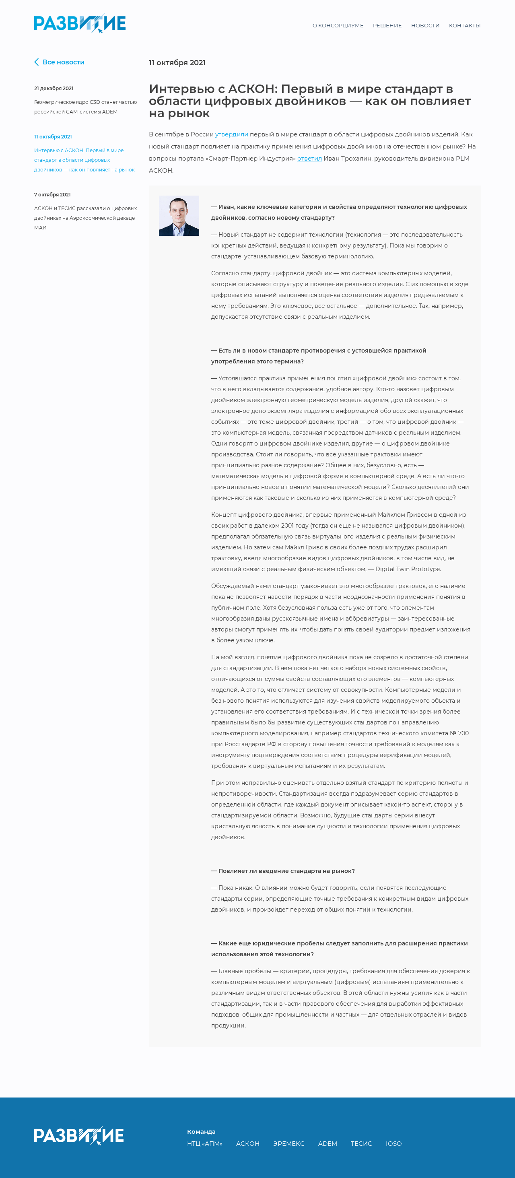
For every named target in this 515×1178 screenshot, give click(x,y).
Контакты (465, 25)
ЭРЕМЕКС (289, 1143)
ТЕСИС (361, 1143)
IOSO (394, 1143)
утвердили (231, 134)
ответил (309, 158)
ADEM (327, 1143)
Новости (425, 25)
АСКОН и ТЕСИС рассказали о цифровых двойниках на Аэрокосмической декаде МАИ (85, 218)
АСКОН (248, 1143)
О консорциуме (338, 25)
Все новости (63, 62)
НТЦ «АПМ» (204, 1143)
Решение (387, 25)
